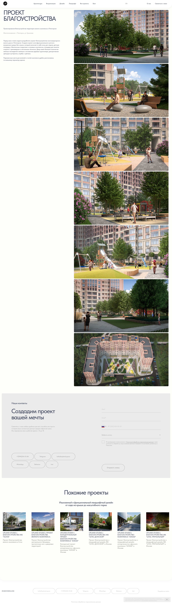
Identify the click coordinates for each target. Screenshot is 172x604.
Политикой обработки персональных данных (140, 442)
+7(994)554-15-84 (23, 456)
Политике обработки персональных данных (149, 600)
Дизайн (62, 3)
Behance (37, 464)
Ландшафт (72, 3)
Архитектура (38, 3)
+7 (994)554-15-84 (66, 591)
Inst (52, 464)
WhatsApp (20, 464)
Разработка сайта (163, 591)
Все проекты (84, 3)
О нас (149, 3)
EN (126, 3)
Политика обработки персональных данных (86, 602)
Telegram (43, 456)
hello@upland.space (63, 456)
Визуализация (50, 3)
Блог (94, 3)
